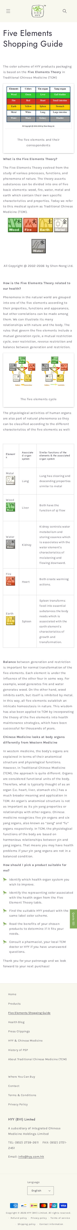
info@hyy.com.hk (31, 1156)
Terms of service (60, 1218)
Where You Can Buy (21, 1076)
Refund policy (19, 1218)
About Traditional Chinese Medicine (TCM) (37, 1059)
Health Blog (16, 1022)
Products (14, 1003)
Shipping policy (27, 1224)
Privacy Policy (18, 1104)
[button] (8, 11)
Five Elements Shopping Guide (29, 1013)
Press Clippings (19, 1031)
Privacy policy (39, 1218)
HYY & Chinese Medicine (25, 1040)
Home (12, 994)
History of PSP (18, 1050)
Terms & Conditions (22, 1095)
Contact (13, 1086)
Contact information (51, 1224)
